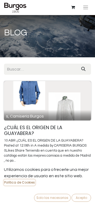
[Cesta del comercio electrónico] (73, 7)
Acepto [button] (81, 197)
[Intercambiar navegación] (85, 7)
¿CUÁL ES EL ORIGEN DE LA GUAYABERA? (33, 130)
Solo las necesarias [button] (52, 197)
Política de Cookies (19, 182)
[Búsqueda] (83, 69)
